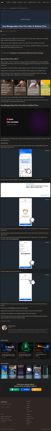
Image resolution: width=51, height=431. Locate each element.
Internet (14, 2)
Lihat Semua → (4, 421)
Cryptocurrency (32, 2)
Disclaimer (28, 420)
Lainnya (28, 414)
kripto (37, 316)
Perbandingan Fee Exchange (6, 420)
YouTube (7, 407)
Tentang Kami (29, 416)
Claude (37, 389)
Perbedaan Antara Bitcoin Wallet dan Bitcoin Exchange (26, 53)
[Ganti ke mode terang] (49, 2)
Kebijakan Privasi (29, 418)
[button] (25, 35)
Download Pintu (4, 143)
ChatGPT (16, 389)
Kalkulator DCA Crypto (5, 418)
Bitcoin (26, 63)
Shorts (44, 2)
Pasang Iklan (29, 421)
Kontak (27, 423)
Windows (20, 2)
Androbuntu (4, 402)
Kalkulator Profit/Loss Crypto (6, 416)
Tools (39, 2)
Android (8, 2)
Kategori (28, 401)
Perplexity (26, 389)
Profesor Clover (5, 31)
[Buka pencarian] (47, 2)
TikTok (2, 407)
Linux (25, 2)
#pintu (9, 321)
